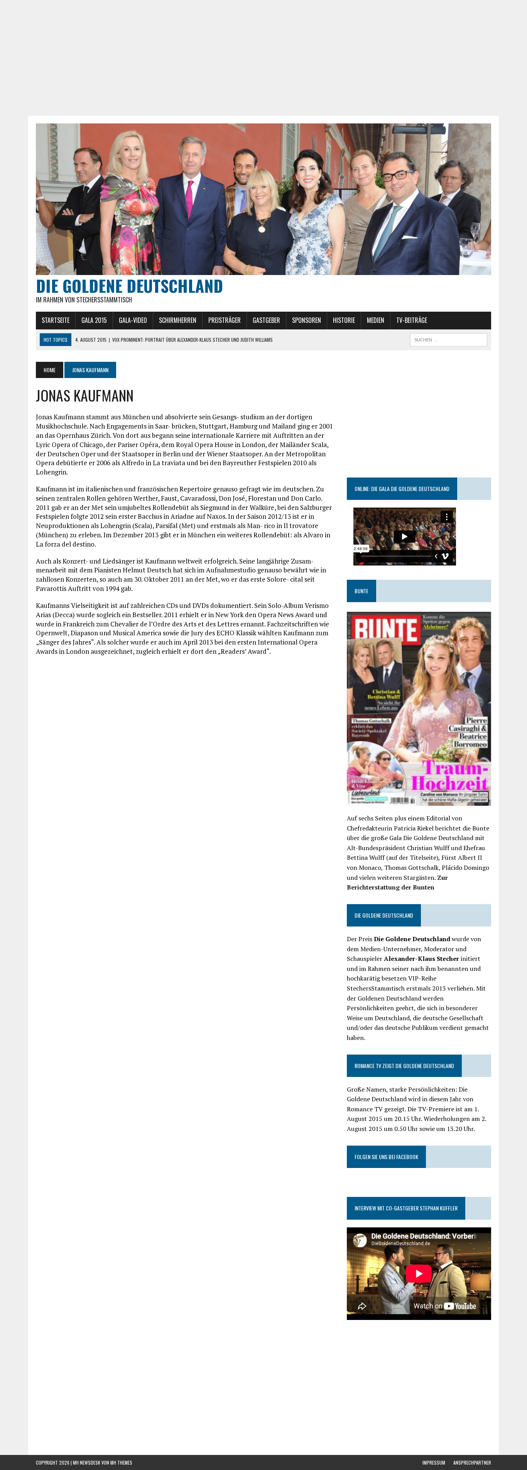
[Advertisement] (263, 58)
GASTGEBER (266, 320)
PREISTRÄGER (224, 320)
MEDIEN (375, 320)
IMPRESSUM (433, 1462)
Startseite (55, 320)
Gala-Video (133, 320)
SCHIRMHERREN (177, 320)
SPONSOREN (306, 320)
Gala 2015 (94, 320)
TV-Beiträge (411, 320)
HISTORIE (344, 320)
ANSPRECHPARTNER (472, 1462)
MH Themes (121, 1462)
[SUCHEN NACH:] (448, 338)
